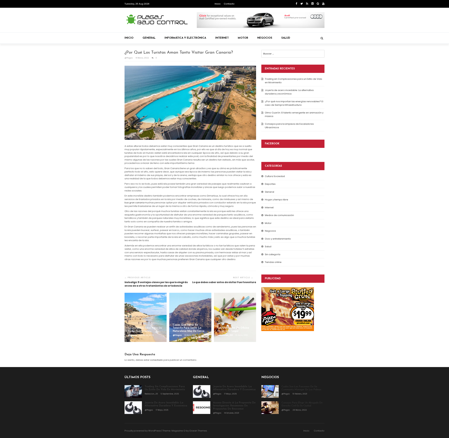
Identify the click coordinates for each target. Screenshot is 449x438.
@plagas (129, 58)
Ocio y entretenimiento (278, 238)
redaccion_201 (225, 335)
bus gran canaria (134, 202)
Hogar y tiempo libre (276, 199)
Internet (222, 38)
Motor (243, 38)
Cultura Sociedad (275, 176)
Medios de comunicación (279, 215)
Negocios (264, 38)
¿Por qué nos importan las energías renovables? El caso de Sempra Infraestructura (294, 103)
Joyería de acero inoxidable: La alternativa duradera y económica (289, 92)
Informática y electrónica (185, 38)
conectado (156, 360)
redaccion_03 (151, 394)
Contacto (229, 3)
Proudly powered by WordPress (143, 430)
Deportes (270, 184)
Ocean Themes (198, 430)
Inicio (218, 3)
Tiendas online (273, 262)
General (149, 38)
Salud (285, 38)
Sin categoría (272, 254)
